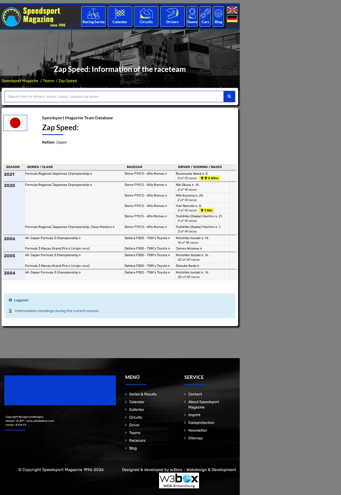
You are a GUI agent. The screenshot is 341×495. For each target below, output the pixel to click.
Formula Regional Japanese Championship (57, 173)
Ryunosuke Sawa (189, 173)
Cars (205, 21)
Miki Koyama (186, 195)
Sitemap (195, 438)
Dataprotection (201, 422)
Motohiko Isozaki (188, 238)
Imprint (194, 415)
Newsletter (197, 430)
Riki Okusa (184, 185)
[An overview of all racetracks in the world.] (146, 13)
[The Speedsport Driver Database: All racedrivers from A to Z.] (172, 13)
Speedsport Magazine (20, 81)
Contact (195, 394)
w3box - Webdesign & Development (203, 469)
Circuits (146, 21)
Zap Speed (68, 81)
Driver (134, 425)
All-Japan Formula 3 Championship (52, 238)
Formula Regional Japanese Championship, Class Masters (69, 227)
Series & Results (143, 394)
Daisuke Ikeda (186, 266)
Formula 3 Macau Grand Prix (46, 248)
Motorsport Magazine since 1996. (34, 394)
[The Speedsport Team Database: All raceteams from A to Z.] (192, 13)
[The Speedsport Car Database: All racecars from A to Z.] (205, 13)
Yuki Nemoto (186, 206)
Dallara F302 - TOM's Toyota (146, 272)
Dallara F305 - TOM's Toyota (146, 238)
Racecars (137, 440)
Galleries (136, 409)
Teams (192, 21)
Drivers (172, 21)
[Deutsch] (232, 19)
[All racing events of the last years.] (120, 13)
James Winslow (188, 248)
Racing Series (94, 21)
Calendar (119, 21)
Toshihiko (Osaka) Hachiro (195, 216)
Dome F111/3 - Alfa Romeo (145, 173)
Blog (218, 21)
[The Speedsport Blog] (218, 13)
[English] (232, 10)
